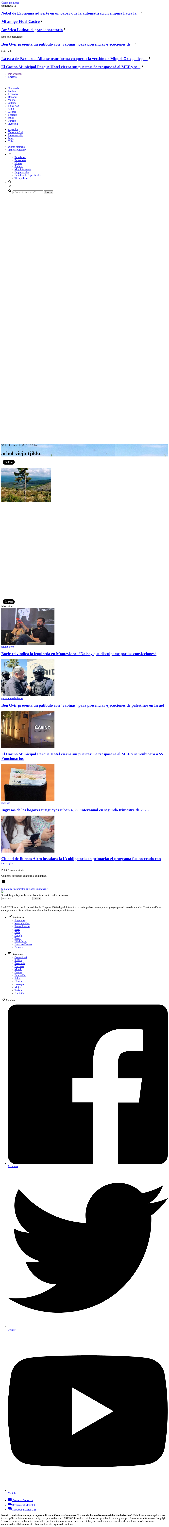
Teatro (18, 938)
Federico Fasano (23, 944)
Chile (11, 141)
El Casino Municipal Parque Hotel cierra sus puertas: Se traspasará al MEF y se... (70, 67)
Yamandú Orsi (15, 132)
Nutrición (13, 123)
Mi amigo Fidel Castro (20, 21)
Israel (11, 138)
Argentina (13, 129)
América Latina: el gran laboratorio (32, 30)
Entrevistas (20, 160)
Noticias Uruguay (17, 149)
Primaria (19, 947)
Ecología (12, 114)
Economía (13, 94)
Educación (13, 105)
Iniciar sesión (15, 73)
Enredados (20, 157)
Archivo (19, 166)
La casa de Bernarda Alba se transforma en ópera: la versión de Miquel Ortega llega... (74, 58)
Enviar (37, 898)
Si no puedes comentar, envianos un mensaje (24, 889)
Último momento (10, 2)
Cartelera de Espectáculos (28, 175)
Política (12, 91)
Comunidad (14, 88)
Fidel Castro (21, 941)
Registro (12, 76)
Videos (18, 163)
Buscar (48, 192)
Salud (11, 108)
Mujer (11, 117)
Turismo (12, 120)
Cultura (12, 102)
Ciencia (12, 111)
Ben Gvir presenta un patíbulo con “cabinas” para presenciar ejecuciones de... (67, 44)
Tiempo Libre (22, 178)
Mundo (12, 100)
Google (18, 935)
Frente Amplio (15, 135)
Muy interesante (23, 169)
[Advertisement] (84, 220)
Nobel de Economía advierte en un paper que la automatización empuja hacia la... (70, 13)
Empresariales (22, 172)
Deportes (12, 97)
